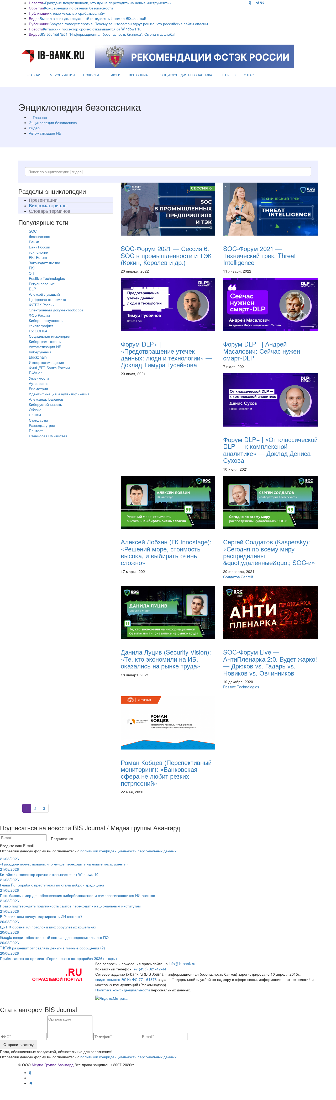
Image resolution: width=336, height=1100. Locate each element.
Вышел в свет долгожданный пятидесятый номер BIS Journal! (93, 18)
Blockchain (38, 357)
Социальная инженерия (49, 336)
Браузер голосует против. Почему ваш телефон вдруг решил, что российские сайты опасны (128, 23)
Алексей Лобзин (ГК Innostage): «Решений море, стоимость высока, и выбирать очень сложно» (166, 552)
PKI (32, 267)
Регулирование (42, 283)
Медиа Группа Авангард (53, 1064)
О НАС (249, 75)
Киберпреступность (45, 320)
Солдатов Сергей (238, 576)
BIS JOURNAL (139, 75)
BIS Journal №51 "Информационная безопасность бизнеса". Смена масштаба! (107, 34)
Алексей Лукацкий (44, 294)
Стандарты (38, 420)
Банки (34, 241)
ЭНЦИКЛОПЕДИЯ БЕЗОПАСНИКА (186, 75)
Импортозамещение (46, 362)
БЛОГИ (115, 75)
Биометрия (38, 388)
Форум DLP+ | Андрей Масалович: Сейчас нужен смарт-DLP (261, 350)
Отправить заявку (18, 1044)
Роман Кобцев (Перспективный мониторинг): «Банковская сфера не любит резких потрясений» (166, 773)
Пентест (36, 430)
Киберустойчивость (45, 404)
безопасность (40, 236)
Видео (34, 127)
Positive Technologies (47, 278)
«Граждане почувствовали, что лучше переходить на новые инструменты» (107, 2)
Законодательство (44, 262)
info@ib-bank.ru (182, 963)
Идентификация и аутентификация (59, 393)
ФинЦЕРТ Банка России (49, 367)
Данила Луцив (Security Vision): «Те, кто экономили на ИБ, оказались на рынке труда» (166, 658)
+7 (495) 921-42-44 (150, 968)
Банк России (39, 246)
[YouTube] (253, 2)
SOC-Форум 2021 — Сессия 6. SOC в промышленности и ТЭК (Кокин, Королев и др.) (166, 255)
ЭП (31, 273)
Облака (35, 409)
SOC (33, 231)
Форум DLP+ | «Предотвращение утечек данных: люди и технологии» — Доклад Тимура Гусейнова (166, 354)
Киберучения (40, 351)
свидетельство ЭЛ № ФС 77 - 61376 (126, 979)
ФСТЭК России (42, 304)
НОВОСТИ (91, 75)
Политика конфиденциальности (122, 989)
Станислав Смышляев (48, 435)
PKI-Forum (38, 257)
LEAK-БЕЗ (227, 75)
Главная (40, 117)
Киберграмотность (45, 341)
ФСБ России (39, 315)
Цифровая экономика (47, 299)
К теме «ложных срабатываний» (77, 13)
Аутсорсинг (38, 383)
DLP (32, 288)
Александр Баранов (46, 399)
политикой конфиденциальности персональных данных (128, 850)
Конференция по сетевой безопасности (78, 7)
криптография (41, 325)
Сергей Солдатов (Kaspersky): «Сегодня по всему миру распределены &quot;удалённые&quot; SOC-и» (269, 552)
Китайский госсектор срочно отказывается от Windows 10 (92, 28)
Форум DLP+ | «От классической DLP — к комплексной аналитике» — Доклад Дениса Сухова (270, 450)
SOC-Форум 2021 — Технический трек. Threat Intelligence (259, 255)
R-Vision (36, 372)
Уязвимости (39, 378)
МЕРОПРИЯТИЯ (62, 75)
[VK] (262, 2)
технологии (38, 252)
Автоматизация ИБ (45, 133)
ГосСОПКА (38, 330)
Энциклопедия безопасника (53, 122)
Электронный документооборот (56, 309)
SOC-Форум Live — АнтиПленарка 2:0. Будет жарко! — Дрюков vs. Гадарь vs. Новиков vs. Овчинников (270, 662)
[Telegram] (257, 2)
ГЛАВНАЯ (34, 75)
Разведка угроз (42, 425)
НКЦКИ (35, 414)
